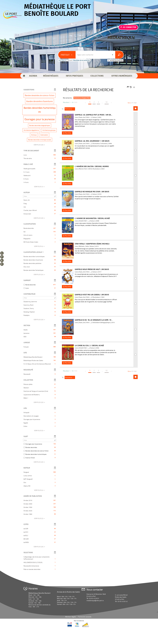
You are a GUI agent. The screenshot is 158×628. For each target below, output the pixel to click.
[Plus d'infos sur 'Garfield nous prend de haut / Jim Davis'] (68, 276)
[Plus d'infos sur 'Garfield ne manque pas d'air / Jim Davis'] (68, 199)
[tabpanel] (79, 328)
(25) (39, 218)
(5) (38, 430)
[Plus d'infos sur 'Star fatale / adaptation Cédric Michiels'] (68, 250)
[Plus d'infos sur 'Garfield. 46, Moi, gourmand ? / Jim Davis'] (68, 147)
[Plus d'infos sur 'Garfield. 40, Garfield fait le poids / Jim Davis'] (68, 122)
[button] (33, 75)
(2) (38, 518)
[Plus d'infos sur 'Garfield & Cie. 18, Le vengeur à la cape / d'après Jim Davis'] (68, 326)
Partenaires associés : (85, 617)
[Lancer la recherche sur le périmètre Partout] (119, 54)
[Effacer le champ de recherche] (112, 54)
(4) (38, 246)
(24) (39, 274)
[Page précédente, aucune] (85, 102)
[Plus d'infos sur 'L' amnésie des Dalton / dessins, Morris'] (68, 173)
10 (128, 103)
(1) (38, 187)
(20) (39, 145)
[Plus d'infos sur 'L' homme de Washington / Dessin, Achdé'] (68, 225)
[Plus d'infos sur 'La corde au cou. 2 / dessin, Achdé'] (68, 352)
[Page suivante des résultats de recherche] (111, 102)
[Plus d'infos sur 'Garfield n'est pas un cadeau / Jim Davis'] (68, 301)
